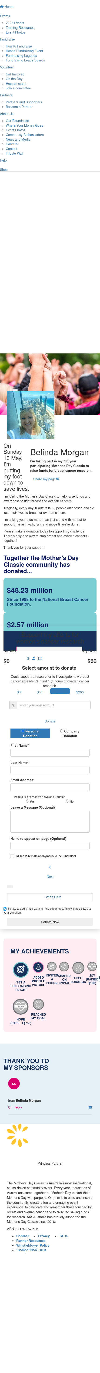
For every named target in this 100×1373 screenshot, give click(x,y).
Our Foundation (17, 120)
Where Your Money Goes (24, 125)
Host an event (16, 83)
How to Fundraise (19, 46)
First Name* (19, 745)
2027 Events (15, 22)
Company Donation (71, 733)
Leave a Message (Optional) (32, 807)
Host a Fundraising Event (24, 50)
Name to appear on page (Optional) (38, 838)
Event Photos (15, 32)
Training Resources (20, 27)
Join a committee (18, 88)
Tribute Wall (14, 153)
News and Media (18, 139)
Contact (11, 148)
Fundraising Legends (21, 55)
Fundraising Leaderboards (25, 60)
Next (50, 876)
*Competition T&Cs (31, 1250)
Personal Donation (31, 733)
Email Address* (22, 779)
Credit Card (52, 897)
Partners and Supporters (24, 102)
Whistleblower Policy (33, 1245)
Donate (50, 721)
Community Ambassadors (25, 134)
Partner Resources (31, 1240)
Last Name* (19, 762)
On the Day (14, 78)
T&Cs (63, 1236)
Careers (12, 144)
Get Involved (15, 74)
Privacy (44, 1236)
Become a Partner (19, 106)
